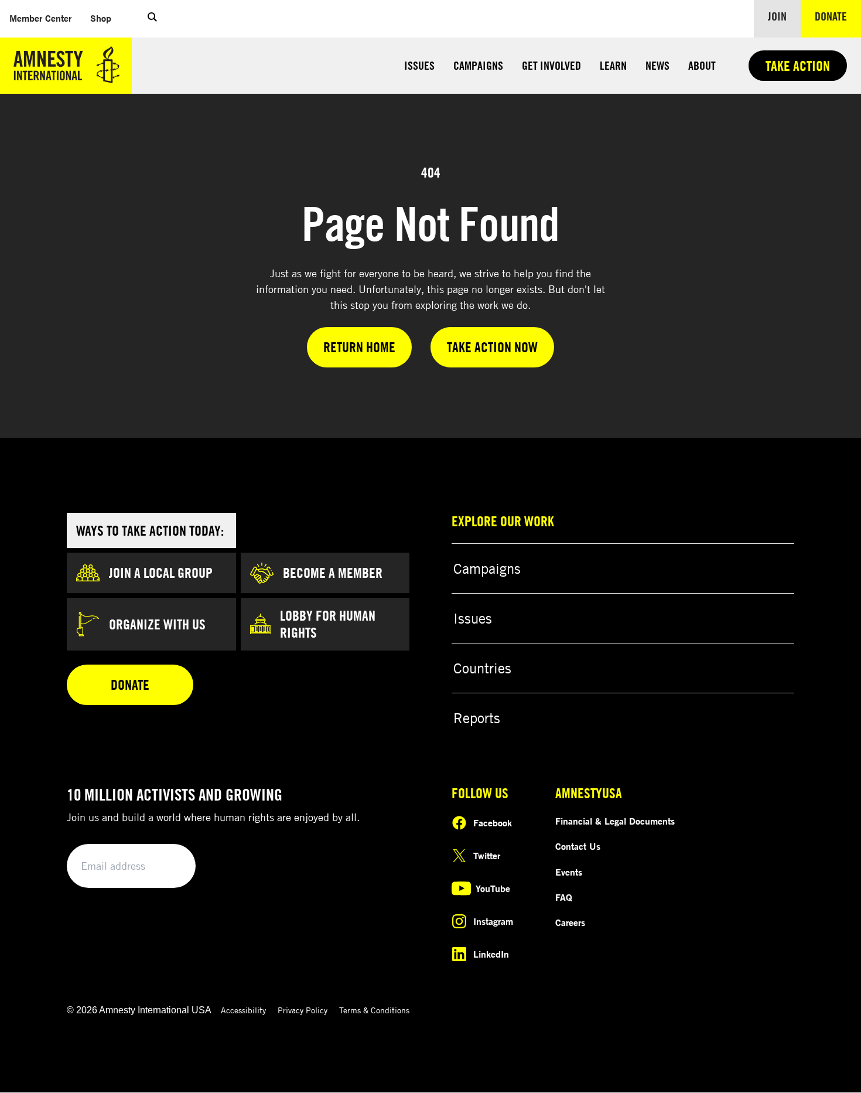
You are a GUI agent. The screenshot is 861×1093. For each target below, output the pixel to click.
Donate (838, 15)
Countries (482, 668)
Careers (570, 922)
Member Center (45, 18)
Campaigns (478, 65)
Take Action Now (492, 347)
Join (777, 16)
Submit (167, 866)
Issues (419, 65)
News (657, 65)
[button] (152, 18)
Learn (613, 65)
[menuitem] (40, 18)
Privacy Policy (302, 1010)
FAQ (563, 897)
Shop (105, 18)
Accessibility (243, 1010)
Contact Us (577, 846)
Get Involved (551, 65)
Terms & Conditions (374, 1010)
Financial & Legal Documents (615, 821)
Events (568, 872)
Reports (476, 718)
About (702, 65)
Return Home (359, 347)
